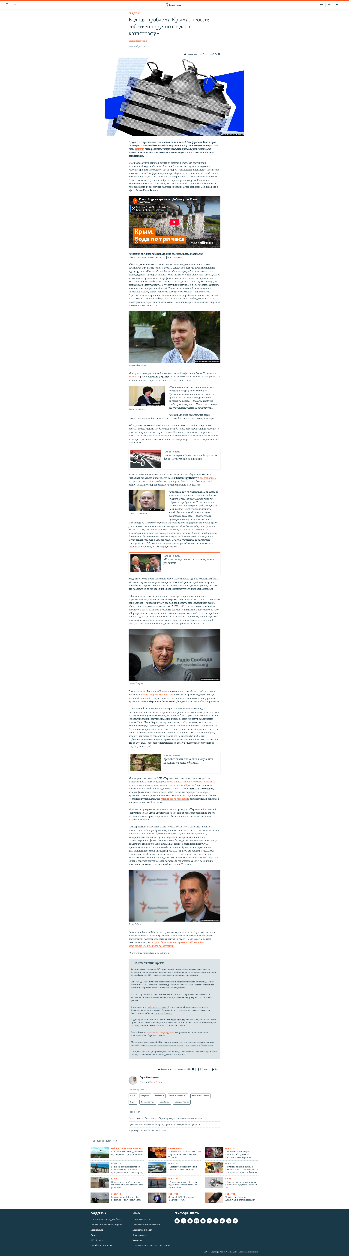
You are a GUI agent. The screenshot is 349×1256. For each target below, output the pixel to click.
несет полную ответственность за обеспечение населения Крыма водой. (179, 1045)
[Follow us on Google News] (203, 1221)
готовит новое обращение (175, 799)
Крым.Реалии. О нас (142, 1220)
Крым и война (175, 1149)
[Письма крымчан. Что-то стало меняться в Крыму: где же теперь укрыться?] (100, 1182)
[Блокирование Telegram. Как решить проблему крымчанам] (100, 1198)
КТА (329, 5)
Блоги (114, 1179)
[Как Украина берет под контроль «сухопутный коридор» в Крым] (100, 1152)
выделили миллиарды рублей (159, 1032)
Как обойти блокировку (102, 1246)
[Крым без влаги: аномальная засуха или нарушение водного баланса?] (145, 762)
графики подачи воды (157, 1007)
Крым (228, 1179)
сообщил (139, 149)
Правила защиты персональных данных (152, 1246)
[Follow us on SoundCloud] (215, 1221)
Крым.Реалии (156, 1082)
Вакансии (137, 1240)
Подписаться (97, 1230)
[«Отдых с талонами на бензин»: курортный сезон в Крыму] (157, 1167)
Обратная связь (140, 1235)
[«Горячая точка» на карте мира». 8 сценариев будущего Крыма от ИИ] (214, 1182)
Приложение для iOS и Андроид (106, 1225)
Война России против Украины (126, 1149)
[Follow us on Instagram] (196, 1221)
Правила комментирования (146, 1225)
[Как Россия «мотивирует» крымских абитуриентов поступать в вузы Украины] (214, 1152)
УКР (322, 5)
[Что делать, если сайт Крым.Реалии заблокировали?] (214, 1198)
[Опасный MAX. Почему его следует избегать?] (157, 1198)
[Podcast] (228, 1221)
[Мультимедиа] (337, 5)
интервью (134, 377)
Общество (135, 13)
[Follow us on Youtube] (190, 1221)
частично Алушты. (163, 1013)
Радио (94, 1235)
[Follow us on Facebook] (177, 1221)
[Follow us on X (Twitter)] (183, 1221)
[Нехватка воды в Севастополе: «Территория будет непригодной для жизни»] (145, 459)
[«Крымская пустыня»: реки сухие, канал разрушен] (145, 563)
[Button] (190, 54)
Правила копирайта (142, 1230)
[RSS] (222, 1221)
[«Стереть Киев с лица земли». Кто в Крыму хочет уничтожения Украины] (157, 1152)
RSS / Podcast (97, 1240)
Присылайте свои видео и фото (106, 1220)
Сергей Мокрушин (138, 41)
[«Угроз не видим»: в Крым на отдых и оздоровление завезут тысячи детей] (157, 1182)
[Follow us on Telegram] (209, 1221)
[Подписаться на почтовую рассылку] (235, 1221)
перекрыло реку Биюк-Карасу (157, 695)
